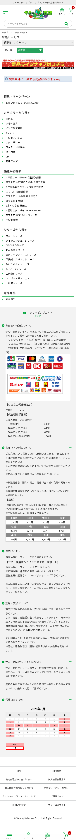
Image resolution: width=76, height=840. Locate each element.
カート (71, 11)
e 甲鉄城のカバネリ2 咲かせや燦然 (24, 187)
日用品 (9, 119)
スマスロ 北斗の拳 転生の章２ (22, 196)
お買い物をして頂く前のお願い (22, 102)
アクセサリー (13, 142)
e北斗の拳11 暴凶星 (16, 205)
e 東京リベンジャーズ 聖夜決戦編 (24, 177)
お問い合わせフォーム (18, 557)
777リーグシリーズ (16, 268)
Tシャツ (10, 133)
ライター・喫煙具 (15, 147)
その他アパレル (14, 137)
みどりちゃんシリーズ (18, 264)
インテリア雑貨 (14, 128)
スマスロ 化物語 (14, 201)
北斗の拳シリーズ (15, 250)
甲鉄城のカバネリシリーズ (20, 259)
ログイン (62, 13)
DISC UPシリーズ (15, 245)
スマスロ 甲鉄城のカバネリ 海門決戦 (25, 182)
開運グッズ (12, 161)
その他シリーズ (14, 283)
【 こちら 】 (38, 567)
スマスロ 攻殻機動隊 (17, 191)
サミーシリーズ (14, 236)
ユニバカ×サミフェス (18, 278)
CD (7, 156)
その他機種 (12, 219)
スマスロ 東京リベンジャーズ (21, 215)
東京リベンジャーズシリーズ (21, 254)
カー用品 (10, 151)
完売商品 (10, 299)
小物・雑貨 (12, 123)
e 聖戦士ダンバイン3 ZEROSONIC (24, 210)
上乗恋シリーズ (14, 273)
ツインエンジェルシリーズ (20, 240)
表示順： (9, 50)
